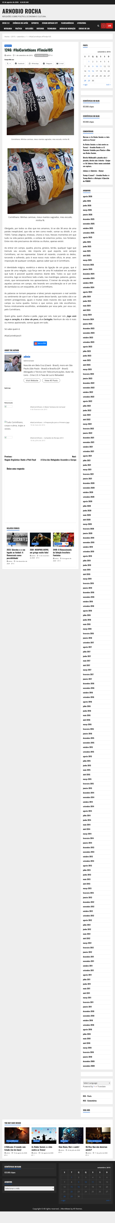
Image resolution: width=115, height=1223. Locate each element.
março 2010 (87, 1047)
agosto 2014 (87, 811)
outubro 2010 (88, 1020)
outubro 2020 (88, 492)
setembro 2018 (88, 606)
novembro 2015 (88, 742)
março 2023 (87, 369)
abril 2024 (86, 310)
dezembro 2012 (88, 902)
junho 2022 (87, 410)
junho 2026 (87, 205)
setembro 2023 (88, 342)
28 (85, 80)
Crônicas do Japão (20, 23)
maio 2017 (86, 660)
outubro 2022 (88, 392)
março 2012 (87, 943)
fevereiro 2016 (88, 729)
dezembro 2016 (88, 683)
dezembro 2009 (89, 1061)
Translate (102, 1086)
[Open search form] (98, 26)
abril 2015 (86, 774)
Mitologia (8, 28)
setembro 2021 (88, 451)
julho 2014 (87, 815)
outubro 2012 (88, 911)
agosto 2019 (87, 556)
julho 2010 (87, 1034)
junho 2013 (87, 874)
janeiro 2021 (87, 478)
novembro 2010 (88, 1015)
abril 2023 (86, 364)
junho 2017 (87, 656)
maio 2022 (87, 414)
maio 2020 (87, 515)
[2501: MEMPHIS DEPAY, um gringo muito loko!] (40, 540)
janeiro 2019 (87, 588)
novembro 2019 (88, 542)
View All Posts (51, 380)
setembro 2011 (88, 970)
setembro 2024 (88, 287)
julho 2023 (87, 351)
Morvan (85, 137)
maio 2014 (86, 824)
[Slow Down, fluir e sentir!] (71, 1135)
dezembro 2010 (88, 1011)
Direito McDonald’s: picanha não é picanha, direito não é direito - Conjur (96, 159)
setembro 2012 (88, 915)
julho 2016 (87, 706)
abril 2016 (86, 720)
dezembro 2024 (88, 273)
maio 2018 (86, 624)
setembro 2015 (88, 751)
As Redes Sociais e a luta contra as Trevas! (42, 1148)
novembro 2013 (88, 852)
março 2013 (87, 888)
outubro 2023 (88, 337)
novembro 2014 (88, 797)
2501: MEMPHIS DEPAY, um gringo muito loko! (39, 551)
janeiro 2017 (87, 679)
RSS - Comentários (90, 1100)
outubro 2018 (88, 601)
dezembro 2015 (88, 738)
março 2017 (87, 669)
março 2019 (87, 578)
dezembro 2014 (88, 792)
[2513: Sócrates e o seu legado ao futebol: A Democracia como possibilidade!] (17, 540)
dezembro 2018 (88, 592)
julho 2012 (87, 924)
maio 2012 (86, 934)
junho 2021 (87, 465)
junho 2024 (87, 301)
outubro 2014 (88, 802)
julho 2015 (87, 760)
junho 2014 (87, 820)
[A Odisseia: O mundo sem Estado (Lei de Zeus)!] (16, 1135)
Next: (58, 458)
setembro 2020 (88, 496)
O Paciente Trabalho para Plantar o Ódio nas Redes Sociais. (96, 150)
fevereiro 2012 (88, 947)
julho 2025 (87, 242)
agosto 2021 (87, 455)
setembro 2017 (88, 642)
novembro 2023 (88, 333)
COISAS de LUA (84, 28)
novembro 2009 (89, 1066)
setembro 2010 (88, 1025)
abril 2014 (86, 829)
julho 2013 (87, 870)
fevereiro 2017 (88, 674)
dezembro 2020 (88, 483)
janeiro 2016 (87, 733)
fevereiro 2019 (88, 583)
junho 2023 (87, 355)
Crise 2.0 (5, 23)
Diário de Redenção (67, 28)
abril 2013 (86, 883)
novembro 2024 (88, 278)
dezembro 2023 (88, 328)
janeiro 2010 (87, 1056)
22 (89, 76)
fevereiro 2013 (88, 892)
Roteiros (40, 28)
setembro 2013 (88, 861)
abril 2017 (86, 665)
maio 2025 (87, 251)
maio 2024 (87, 305)
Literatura (81, 23)
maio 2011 (86, 988)
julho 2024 (87, 296)
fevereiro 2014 (88, 838)
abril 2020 (87, 519)
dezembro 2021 (88, 437)
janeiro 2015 (87, 788)
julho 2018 (87, 615)
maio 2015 (86, 770)
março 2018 (87, 628)
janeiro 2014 (87, 842)
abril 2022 (86, 419)
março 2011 (87, 997)
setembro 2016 (88, 697)
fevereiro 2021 (88, 474)
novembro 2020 (89, 487)
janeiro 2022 (87, 433)
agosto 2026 (87, 196)
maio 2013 (86, 879)
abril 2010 (86, 1043)
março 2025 (87, 260)
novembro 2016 (88, 688)
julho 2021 (87, 460)
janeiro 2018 (87, 638)
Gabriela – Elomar (97, 170)
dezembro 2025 (88, 219)
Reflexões (29, 28)
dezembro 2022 (88, 383)
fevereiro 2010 (88, 1052)
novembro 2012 (88, 906)
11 (101, 66)
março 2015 (87, 779)
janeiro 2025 (87, 269)
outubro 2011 (88, 965)
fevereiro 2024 (88, 319)
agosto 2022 (87, 401)
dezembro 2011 (88, 956)
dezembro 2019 (88, 537)
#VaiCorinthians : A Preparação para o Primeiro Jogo (49, 422)
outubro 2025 (88, 228)
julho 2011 (86, 979)
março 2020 (87, 524)
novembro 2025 (88, 223)
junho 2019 (87, 565)
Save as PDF (41, 343)
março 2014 (87, 833)
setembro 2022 (88, 396)
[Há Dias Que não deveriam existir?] (98, 1135)
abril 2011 (86, 993)
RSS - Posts (87, 1096)
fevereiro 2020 (88, 528)
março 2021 (87, 469)
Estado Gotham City (50, 23)
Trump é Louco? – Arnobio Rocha (95, 175)
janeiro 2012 (87, 952)
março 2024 (87, 314)
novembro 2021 (88, 442)
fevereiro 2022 (88, 428)
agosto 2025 (87, 237)
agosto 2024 (87, 292)
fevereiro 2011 (88, 1002)
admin (9, 55)
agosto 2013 (87, 865)
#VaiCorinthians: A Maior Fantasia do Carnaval (47, 407)
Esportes (35, 23)
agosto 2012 (87, 920)
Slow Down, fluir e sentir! (69, 1146)
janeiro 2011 (87, 1006)
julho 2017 (86, 651)
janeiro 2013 (87, 897)
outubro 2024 (88, 282)
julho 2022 (87, 405)
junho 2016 (87, 710)
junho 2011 (87, 984)
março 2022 (87, 424)
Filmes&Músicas (67, 23)
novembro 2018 (88, 597)
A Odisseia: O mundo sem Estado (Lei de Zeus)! (15, 1148)
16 (93, 71)
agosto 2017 (87, 647)
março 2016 (87, 724)
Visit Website (32, 380)
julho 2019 (87, 560)
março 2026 (87, 210)
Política (18, 28)
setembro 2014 (88, 806)
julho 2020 (87, 506)
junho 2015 (87, 765)
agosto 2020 (87, 501)
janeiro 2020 (87, 533)
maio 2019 (87, 569)
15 (89, 71)
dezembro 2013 (88, 847)
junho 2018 (87, 619)
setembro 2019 (88, 551)
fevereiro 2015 (88, 783)
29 (89, 80)
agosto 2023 (87, 346)
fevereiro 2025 (88, 264)
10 (97, 66)
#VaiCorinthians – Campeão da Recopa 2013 (46, 438)
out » (108, 84)
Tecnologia (51, 28)
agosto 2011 (87, 974)
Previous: (20, 458)
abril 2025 (86, 255)
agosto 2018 (87, 610)
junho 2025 (87, 246)
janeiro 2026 (87, 214)
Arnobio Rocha (21, 11)
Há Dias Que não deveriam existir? (96, 1148)
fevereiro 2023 (88, 374)
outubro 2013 (88, 856)
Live (109, 25)
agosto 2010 (87, 1029)
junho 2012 (87, 929)
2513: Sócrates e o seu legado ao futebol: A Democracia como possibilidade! (16, 554)
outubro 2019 (88, 546)
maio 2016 (87, 715)
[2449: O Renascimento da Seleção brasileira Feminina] (63, 540)
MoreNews (65, 1209)
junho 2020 (87, 510)
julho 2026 (87, 201)
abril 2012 (86, 938)
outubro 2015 (88, 747)
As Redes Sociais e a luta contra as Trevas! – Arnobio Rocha (95, 146)
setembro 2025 (88, 232)
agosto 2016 (87, 701)
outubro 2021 (88, 446)
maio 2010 (87, 1038)
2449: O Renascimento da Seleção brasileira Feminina (62, 552)
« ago (85, 84)
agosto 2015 (87, 756)
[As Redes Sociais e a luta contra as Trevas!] (44, 1135)
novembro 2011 (88, 961)
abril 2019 (86, 574)
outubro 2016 (88, 692)
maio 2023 (87, 360)
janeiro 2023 (87, 378)
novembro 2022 (88, 387)
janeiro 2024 (87, 323)
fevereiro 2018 (88, 633)
